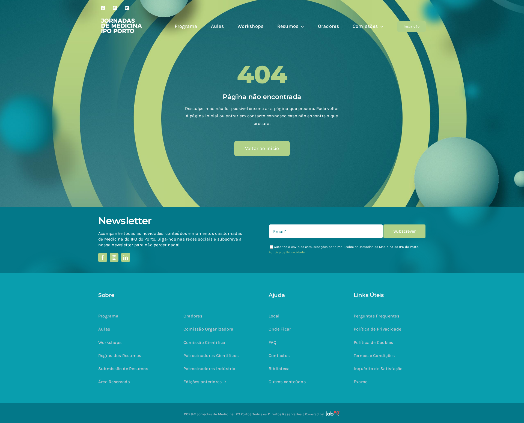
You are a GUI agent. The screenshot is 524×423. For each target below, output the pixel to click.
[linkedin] (125, 257)
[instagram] (114, 257)
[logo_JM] (121, 20)
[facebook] (102, 257)
